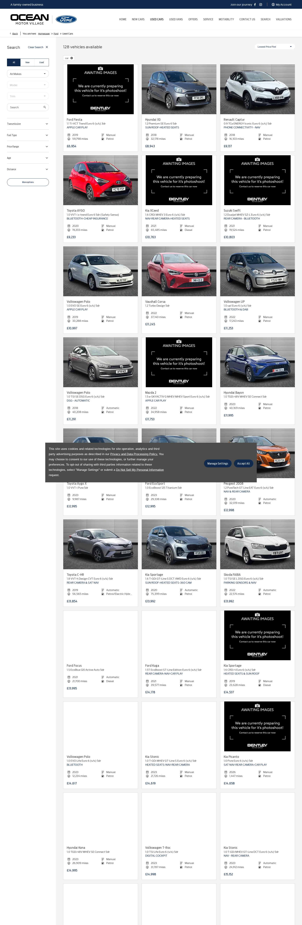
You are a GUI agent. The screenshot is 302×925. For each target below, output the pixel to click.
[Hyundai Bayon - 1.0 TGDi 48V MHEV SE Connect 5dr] (257, 362)
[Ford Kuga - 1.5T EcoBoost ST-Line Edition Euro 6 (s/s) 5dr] (179, 635)
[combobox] (28, 73)
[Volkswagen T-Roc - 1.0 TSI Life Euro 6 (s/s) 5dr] (179, 817)
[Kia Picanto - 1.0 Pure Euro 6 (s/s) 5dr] (257, 726)
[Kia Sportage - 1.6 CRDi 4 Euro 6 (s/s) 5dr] (257, 635)
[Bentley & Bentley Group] (29, 19)
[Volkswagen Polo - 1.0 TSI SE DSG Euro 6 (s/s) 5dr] (100, 362)
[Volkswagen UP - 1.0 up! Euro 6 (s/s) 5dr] (257, 271)
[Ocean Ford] (66, 19)
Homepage (44, 33)
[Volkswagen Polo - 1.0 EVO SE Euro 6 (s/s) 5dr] (100, 271)
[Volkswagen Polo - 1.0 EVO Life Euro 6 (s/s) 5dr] (100, 726)
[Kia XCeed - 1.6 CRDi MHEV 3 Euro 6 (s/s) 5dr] (179, 180)
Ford (56, 33)
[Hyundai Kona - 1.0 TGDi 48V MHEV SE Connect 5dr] (100, 817)
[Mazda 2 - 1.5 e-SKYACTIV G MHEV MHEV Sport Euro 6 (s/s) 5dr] (179, 362)
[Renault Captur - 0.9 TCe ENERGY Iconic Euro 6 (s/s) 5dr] (257, 89)
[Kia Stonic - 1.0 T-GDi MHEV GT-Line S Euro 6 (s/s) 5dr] (179, 726)
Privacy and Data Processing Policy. (134, 454)
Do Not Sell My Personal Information (140, 469)
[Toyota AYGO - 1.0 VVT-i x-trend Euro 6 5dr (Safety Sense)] (100, 180)
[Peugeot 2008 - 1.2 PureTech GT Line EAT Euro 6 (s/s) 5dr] (257, 453)
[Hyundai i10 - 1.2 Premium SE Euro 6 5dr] (179, 89)
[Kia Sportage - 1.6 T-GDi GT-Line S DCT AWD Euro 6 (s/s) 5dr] (179, 544)
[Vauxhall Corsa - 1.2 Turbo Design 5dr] (179, 271)
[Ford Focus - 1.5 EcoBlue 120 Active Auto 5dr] (100, 635)
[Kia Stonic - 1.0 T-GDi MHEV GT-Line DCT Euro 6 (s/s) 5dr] (257, 817)
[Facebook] (255, 4)
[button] (72, 58)
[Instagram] (261, 4)
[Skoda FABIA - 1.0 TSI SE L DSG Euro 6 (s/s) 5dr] (257, 544)
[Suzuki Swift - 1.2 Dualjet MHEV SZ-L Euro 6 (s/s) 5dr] (257, 180)
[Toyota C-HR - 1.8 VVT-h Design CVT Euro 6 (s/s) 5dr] (100, 544)
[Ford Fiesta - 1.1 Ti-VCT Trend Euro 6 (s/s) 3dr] (100, 89)
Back (15, 33)
